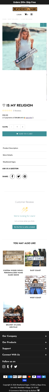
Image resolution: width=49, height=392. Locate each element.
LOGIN (19, 14)
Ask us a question (10, 169)
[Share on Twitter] (18, 176)
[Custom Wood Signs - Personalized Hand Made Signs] (13, 257)
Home (4, 19)
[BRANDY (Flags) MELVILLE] (13, 312)
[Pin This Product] (25, 176)
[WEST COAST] (35, 284)
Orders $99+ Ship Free (24, 2)
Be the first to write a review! (24, 227)
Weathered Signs (9, 162)
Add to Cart (25, 134)
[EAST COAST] (35, 257)
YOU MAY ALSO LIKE (24, 243)
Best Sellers (13, 19)
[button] (24, 118)
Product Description (10, 148)
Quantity (5, 127)
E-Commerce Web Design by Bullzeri (23, 391)
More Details (8, 155)
